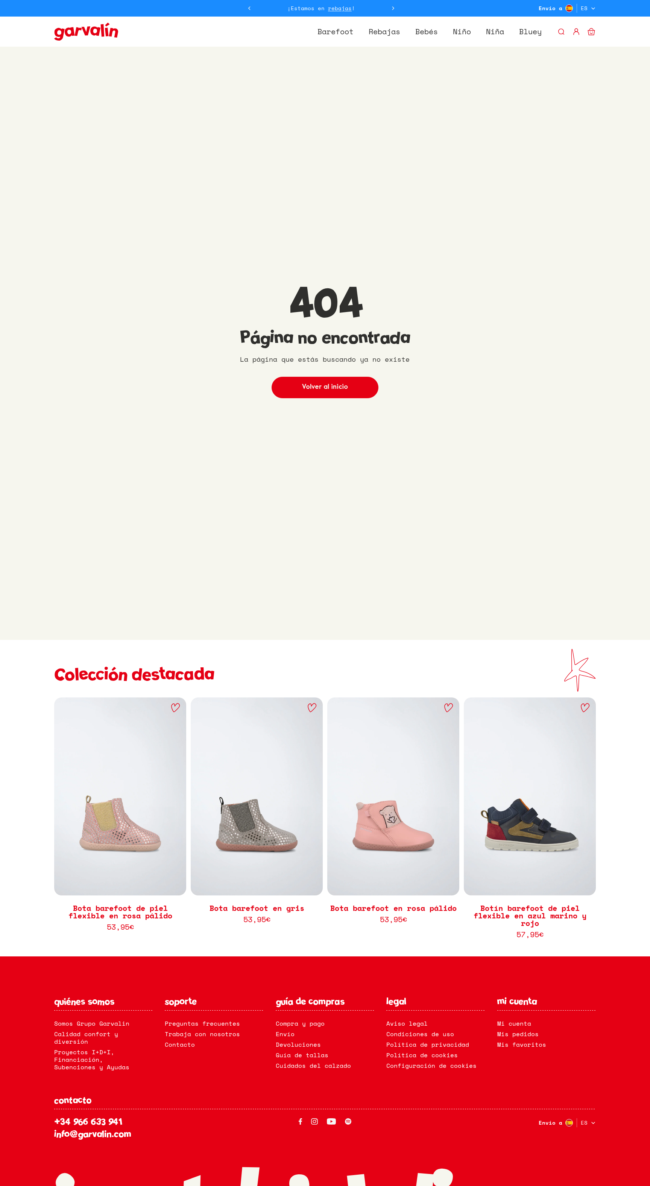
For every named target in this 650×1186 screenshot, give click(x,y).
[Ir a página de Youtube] (331, 1121)
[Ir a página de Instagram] (314, 1121)
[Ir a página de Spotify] (348, 1121)
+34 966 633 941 (88, 1123)
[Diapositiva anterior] (249, 8)
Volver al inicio (325, 387)
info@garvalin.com (92, 1135)
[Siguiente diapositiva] (393, 8)
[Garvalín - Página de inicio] (86, 32)
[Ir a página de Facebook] (300, 1121)
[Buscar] (561, 31)
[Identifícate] (576, 31)
